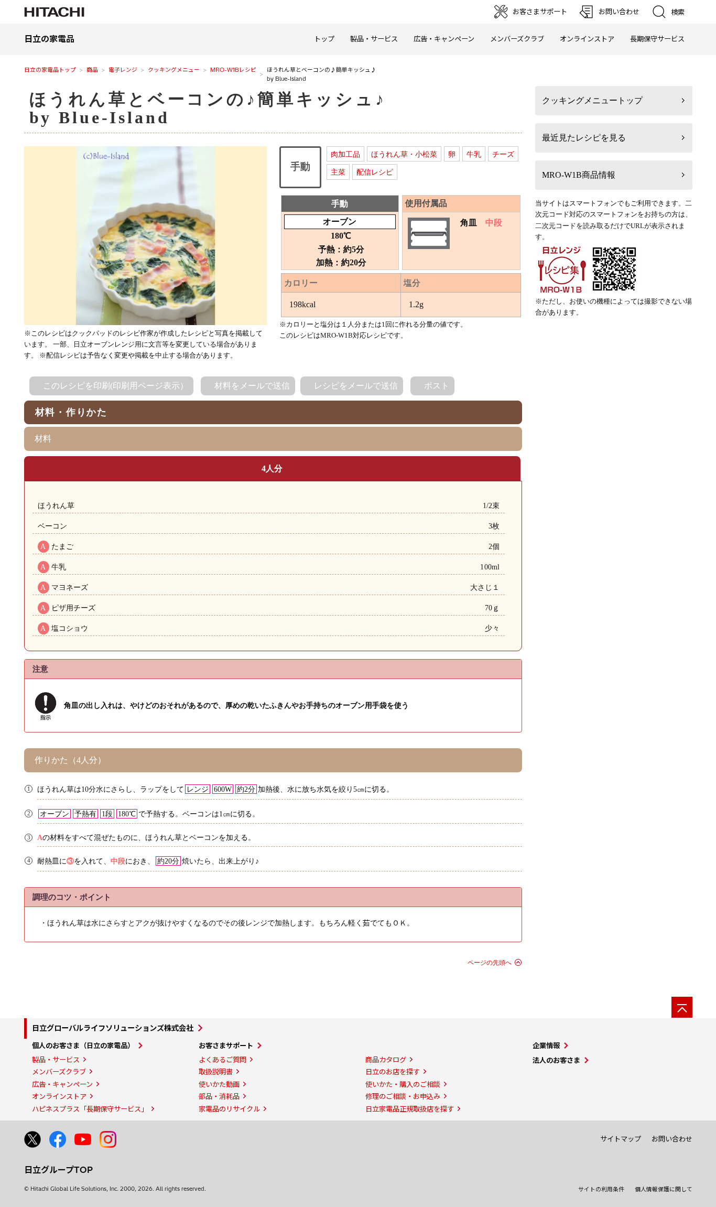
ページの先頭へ (490, 962)
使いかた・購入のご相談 (402, 1084)
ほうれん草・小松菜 (404, 154)
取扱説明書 (216, 1072)
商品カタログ (385, 1059)
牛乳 (474, 154)
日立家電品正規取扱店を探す (409, 1109)
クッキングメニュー (174, 69)
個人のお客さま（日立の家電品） (83, 1045)
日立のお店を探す (392, 1072)
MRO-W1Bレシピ (233, 69)
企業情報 (546, 1045)
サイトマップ (620, 1139)
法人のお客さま (556, 1060)
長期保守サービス (657, 39)
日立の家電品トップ (50, 69)
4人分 (272, 468)
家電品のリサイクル (229, 1109)
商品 (92, 69)
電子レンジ (123, 69)
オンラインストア (587, 39)
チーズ (503, 154)
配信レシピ (374, 172)
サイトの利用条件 (601, 1189)
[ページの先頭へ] (681, 1007)
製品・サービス (56, 1059)
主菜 (338, 172)
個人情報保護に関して (663, 1189)
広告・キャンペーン (62, 1084)
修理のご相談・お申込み (402, 1096)
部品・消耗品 (219, 1096)
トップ (324, 39)
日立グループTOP (58, 1170)
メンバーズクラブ (517, 39)
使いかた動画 (219, 1084)
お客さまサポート (226, 1045)
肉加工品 (345, 154)
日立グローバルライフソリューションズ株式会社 (112, 1028)
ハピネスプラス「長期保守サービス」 (90, 1109)
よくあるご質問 (222, 1059)
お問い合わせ (672, 1139)
